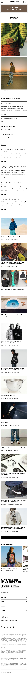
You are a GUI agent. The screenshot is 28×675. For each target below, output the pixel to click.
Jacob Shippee (8, 425)
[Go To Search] (23, 2)
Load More (14, 537)
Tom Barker (7, 319)
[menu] (2, 2)
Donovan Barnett (11, 504)
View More (3, 114)
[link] (14, 229)
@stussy (3, 144)
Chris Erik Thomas (9, 239)
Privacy (6, 620)
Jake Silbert (8, 266)
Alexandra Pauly (9, 570)
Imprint (2, 620)
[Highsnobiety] (14, 2)
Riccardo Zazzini (9, 372)
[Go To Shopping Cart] (26, 2)
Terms (16, 620)
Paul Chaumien (8, 292)
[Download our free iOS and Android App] (5, 586)
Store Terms (11, 620)
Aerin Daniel (8, 477)
